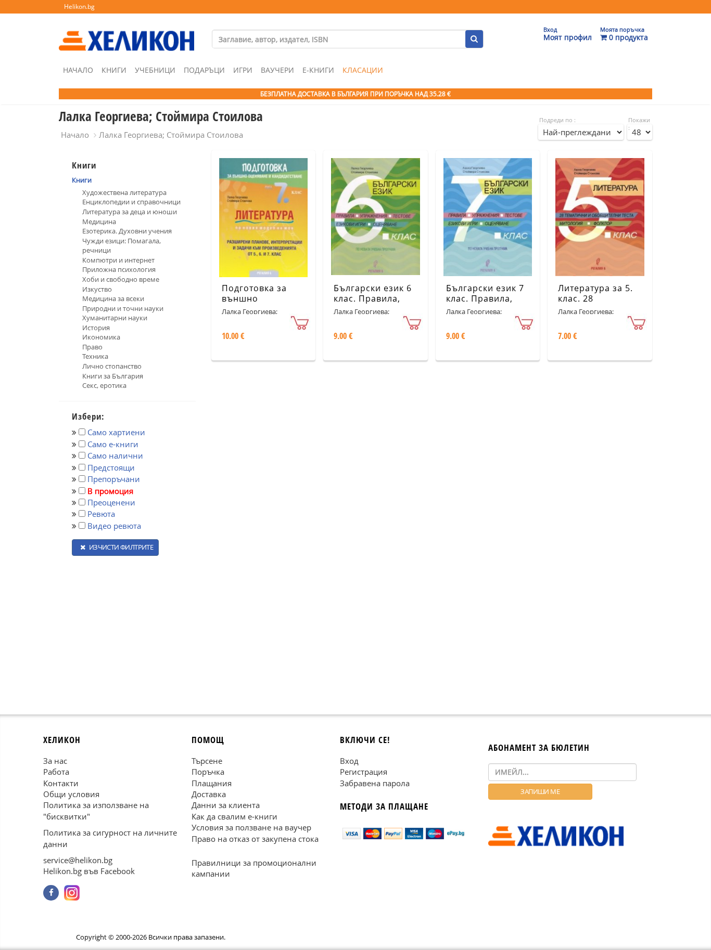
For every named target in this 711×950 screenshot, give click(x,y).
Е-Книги (318, 70)
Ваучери (277, 70)
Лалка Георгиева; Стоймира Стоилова (171, 134)
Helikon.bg (79, 6)
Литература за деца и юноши (129, 211)
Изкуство (97, 289)
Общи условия (71, 794)
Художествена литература (124, 192)
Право (92, 347)
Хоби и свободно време (120, 279)
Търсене (207, 760)
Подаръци (204, 70)
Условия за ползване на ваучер (251, 827)
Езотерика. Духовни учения (127, 231)
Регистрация (363, 771)
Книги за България (112, 376)
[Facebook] (51, 893)
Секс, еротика (104, 385)
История (96, 327)
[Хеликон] (126, 32)
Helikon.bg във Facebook (89, 871)
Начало (78, 70)
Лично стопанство (112, 366)
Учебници (155, 70)
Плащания (212, 782)
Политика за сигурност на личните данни (110, 838)
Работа (56, 771)
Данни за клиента (226, 805)
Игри (242, 70)
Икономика (101, 337)
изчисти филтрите (120, 547)
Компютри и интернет (118, 260)
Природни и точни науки (122, 308)
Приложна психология (119, 269)
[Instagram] (72, 893)
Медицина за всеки (113, 298)
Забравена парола (375, 782)
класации (362, 70)
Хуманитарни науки (114, 317)
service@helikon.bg (77, 860)
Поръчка (208, 771)
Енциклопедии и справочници (131, 201)
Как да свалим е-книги (234, 816)
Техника (95, 356)
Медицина (99, 221)
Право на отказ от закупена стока (255, 838)
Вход (349, 760)
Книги (113, 70)
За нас (55, 760)
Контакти (61, 782)
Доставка (209, 794)
